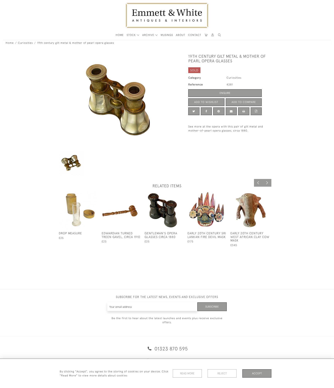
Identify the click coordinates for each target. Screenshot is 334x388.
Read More (187, 373)
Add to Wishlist (206, 102)
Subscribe (212, 306)
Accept (257, 373)
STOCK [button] (132, 34)
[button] (219, 35)
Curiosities (25, 42)
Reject (222, 373)
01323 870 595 (170, 348)
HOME (120, 34)
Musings (167, 34)
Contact (194, 34)
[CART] (206, 35)
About (180, 34)
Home (10, 42)
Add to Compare (244, 102)
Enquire (225, 92)
